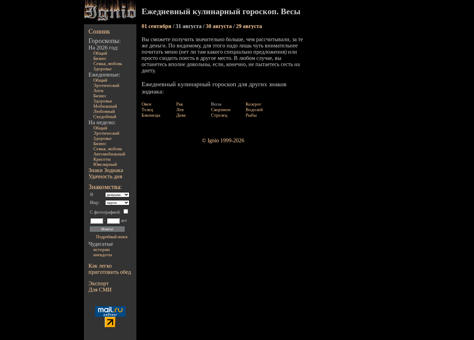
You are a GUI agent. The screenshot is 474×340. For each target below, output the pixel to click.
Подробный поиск (112, 236)
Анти (98, 90)
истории (101, 249)
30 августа (219, 26)
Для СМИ (100, 290)
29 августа (249, 26)
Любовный (104, 111)
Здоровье (102, 68)
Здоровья (102, 101)
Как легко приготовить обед (109, 269)
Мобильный (105, 106)
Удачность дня (105, 176)
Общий (100, 53)
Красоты (102, 159)
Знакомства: (105, 186)
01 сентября (157, 26)
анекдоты (102, 254)
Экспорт (98, 283)
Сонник (99, 31)
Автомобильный (109, 154)
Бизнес (100, 58)
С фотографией (105, 212)
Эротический (106, 85)
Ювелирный (105, 164)
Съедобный (104, 116)
